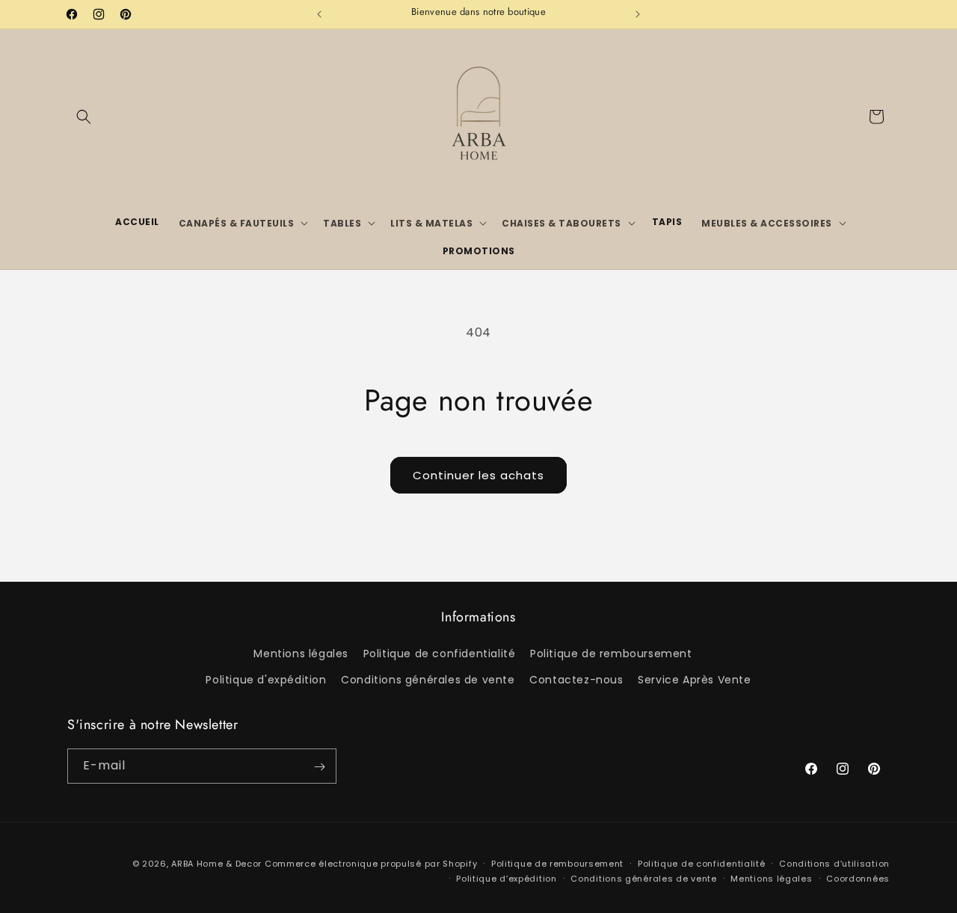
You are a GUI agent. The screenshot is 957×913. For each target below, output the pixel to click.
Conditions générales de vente (427, 680)
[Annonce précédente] (319, 14)
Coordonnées (858, 879)
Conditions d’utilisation (834, 863)
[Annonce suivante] (637, 14)
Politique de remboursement (611, 654)
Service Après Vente (694, 680)
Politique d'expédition (266, 680)
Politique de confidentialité (439, 654)
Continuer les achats (478, 475)
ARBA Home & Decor (216, 864)
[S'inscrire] (319, 766)
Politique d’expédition (506, 879)
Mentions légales (300, 654)
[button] (83, 116)
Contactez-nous (576, 680)
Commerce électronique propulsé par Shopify (371, 864)
